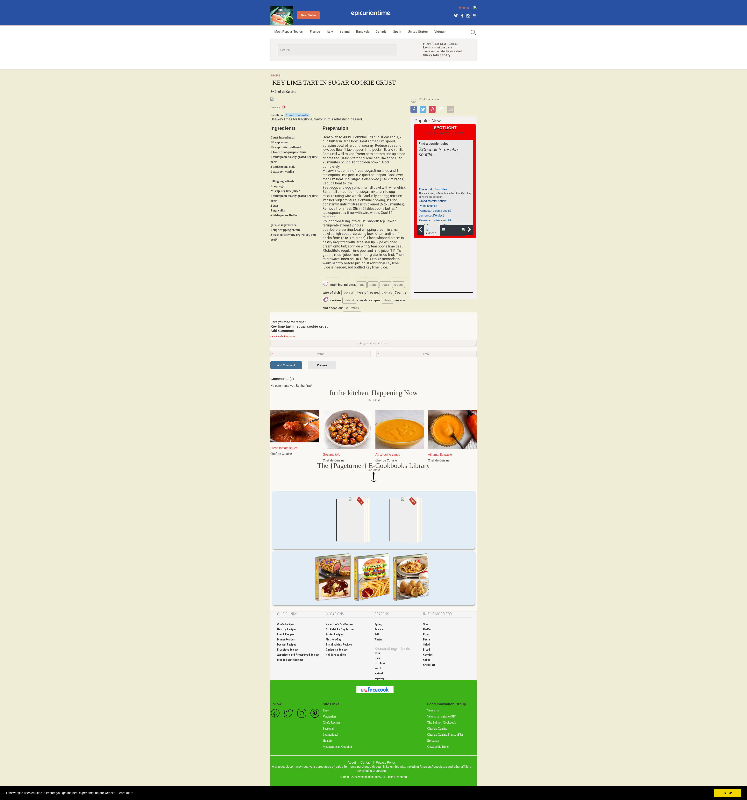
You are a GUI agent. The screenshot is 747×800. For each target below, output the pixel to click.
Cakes (426, 659)
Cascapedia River (438, 746)
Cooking (370, 13)
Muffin (427, 629)
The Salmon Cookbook (441, 722)
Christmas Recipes (337, 649)
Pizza (426, 634)
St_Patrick (352, 308)
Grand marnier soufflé (432, 201)
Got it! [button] (728, 793)
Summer (379, 629)
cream (398, 285)
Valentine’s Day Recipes (339, 624)
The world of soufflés (433, 189)
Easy (326, 710)
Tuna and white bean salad (442, 51)
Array (387, 300)
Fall (376, 634)
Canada (381, 31)
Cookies (428, 654)
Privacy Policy (385, 762)
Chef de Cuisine (285, 92)
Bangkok (362, 31)
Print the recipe (429, 99)
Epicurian (433, 740)
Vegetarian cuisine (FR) (441, 716)
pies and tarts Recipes (290, 659)
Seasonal (328, 728)
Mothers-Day (333, 639)
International (330, 734)
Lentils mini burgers (437, 47)
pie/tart (387, 292)
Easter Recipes (334, 634)
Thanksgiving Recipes (339, 644)
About (352, 762)
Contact (365, 762)
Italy (330, 31)
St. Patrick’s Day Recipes (340, 629)
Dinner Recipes (286, 639)
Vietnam (440, 31)
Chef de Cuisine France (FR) (445, 734)
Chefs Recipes (285, 624)
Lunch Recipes (285, 634)
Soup (426, 624)
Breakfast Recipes (288, 649)
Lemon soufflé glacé (431, 215)
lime (362, 285)
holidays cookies (336, 654)
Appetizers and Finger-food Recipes (298, 654)
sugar (385, 285)
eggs (373, 285)
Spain (397, 31)
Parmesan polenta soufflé (435, 210)
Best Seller (308, 15)
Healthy (327, 740)
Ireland (344, 31)
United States (418, 31)
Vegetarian (329, 716)
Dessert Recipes (286, 644)
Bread (426, 649)
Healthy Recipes (286, 629)
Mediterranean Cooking (337, 746)
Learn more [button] (125, 793)
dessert (349, 292)
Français (463, 8)
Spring (378, 624)
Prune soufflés (428, 205)
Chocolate (429, 664)
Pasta (426, 639)
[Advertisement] (443, 268)
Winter (378, 639)
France (315, 31)
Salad (426, 644)
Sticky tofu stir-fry (436, 55)
